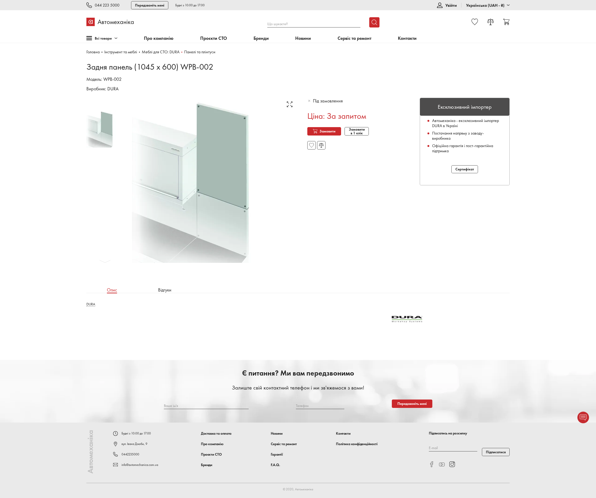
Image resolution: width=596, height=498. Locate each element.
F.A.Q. (275, 464)
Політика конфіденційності (356, 443)
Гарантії (277, 454)
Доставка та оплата (216, 433)
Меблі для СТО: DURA (160, 51)
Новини (303, 38)
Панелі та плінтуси (199, 51)
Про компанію (158, 38)
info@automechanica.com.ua (140, 465)
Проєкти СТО (213, 38)
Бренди (261, 38)
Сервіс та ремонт (354, 38)
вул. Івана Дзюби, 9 (134, 444)
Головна (93, 51)
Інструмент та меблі (120, 51)
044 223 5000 (107, 5)
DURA (113, 89)
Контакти (407, 38)
